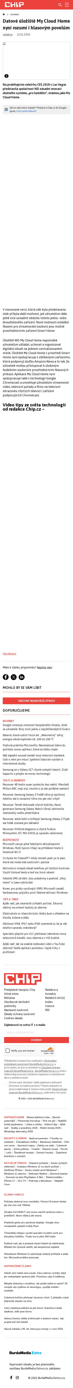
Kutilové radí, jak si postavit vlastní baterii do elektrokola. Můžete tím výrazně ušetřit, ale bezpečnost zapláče (34, 1245)
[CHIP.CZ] (14, 5)
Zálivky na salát (45, 1145)
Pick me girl (49, 1120)
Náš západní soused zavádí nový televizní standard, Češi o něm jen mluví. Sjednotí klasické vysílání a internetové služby (34, 759)
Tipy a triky (10, 899)
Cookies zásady (13, 1018)
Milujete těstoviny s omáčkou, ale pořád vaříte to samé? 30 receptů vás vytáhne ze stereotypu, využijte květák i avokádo (35, 1287)
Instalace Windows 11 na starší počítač (38, 1166)
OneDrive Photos (13, 1170)
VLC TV (22, 1180)
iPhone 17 (9, 1180)
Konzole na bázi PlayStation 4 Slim (24, 1177)
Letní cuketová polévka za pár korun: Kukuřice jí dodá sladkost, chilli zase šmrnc (33, 1310)
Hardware (9, 653)
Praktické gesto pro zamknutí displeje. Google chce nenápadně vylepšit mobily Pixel (31, 1224)
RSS (47, 1009)
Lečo (8, 1152)
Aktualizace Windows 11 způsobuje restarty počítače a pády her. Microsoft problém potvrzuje (36, 1256)
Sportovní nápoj (25, 1145)
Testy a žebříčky (14, 780)
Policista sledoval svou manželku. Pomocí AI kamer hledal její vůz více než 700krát (35, 1203)
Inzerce (49, 1005)
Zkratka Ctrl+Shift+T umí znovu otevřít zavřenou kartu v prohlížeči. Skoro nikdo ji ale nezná (34, 1214)
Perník (64, 1149)
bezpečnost (11, 839)
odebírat (36, 1040)
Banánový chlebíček (51, 1142)
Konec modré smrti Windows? (41, 1170)
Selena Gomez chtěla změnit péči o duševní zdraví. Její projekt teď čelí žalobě (34, 1320)
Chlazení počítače (38, 1163)
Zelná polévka (21, 1149)
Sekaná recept (50, 1149)
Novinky (15, 14)
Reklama (9, 997)
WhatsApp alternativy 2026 (18, 1131)
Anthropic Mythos (38, 1173)
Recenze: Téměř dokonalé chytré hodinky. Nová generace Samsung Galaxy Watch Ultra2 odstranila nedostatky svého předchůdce (33, 808)
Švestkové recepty (24, 1152)
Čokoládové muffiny (26, 1142)
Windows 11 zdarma (15, 1173)
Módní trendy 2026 (50, 1128)
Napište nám (44, 667)
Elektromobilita (54, 1177)
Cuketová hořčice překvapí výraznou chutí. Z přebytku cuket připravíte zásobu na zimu (36, 1299)
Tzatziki (35, 1149)
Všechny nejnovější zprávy (36, 700)
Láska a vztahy (34, 1124)
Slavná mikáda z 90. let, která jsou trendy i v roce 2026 (33, 1329)
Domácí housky (44, 1152)
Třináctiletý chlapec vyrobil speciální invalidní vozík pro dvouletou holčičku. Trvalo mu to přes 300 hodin (33, 1235)
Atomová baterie (59, 1173)
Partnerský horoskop (29, 1120)
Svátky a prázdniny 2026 (24, 1128)
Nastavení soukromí (16, 1009)
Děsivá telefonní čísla (38, 1117)
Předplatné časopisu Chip (19, 989)
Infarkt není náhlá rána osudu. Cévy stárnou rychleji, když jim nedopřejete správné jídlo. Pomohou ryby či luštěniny (35, 1275)
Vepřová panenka (38, 1138)
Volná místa (11, 993)
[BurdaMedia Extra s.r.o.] (22, 979)
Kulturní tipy (50, 1124)
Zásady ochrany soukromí (19, 1014)
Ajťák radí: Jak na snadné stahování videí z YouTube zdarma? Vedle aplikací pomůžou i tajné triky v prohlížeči (34, 948)
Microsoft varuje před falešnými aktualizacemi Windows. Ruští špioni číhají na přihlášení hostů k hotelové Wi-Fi (33, 848)
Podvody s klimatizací (40, 1180)
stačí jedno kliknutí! (26, 111)
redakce (8, 34)
